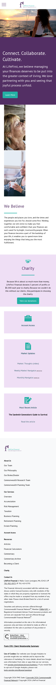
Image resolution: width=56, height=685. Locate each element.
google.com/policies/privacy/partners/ (23, 664)
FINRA (41, 609)
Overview (8, 496)
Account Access (28, 325)
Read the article (28, 421)
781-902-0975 (10, 583)
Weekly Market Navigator (25, 370)
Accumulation (9, 501)
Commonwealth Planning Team (17, 485)
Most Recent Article (28, 407)
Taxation (7, 511)
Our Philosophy (10, 470)
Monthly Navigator (25, 377)
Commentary (9, 554)
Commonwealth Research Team (17, 480)
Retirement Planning (12, 521)
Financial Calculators (13, 549)
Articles (7, 544)
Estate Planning (10, 526)
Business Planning (11, 516)
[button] (7, 461)
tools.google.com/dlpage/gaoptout (18, 670)
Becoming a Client (11, 563)
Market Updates (28, 353)
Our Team (8, 465)
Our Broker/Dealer (11, 475)
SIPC (46, 609)
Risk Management (11, 506)
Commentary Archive (12, 559)
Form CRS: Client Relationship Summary (21, 646)
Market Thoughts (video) (28, 363)
